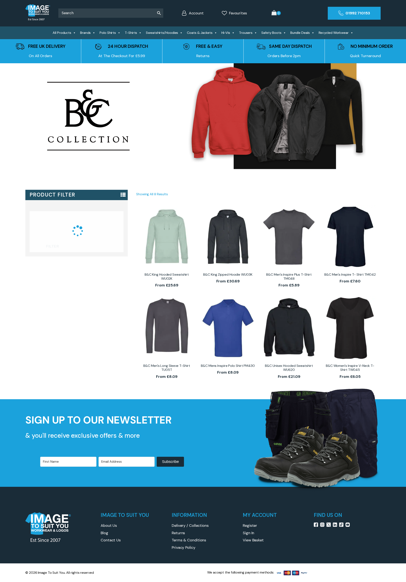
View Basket (253, 540)
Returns (178, 532)
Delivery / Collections (190, 525)
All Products (62, 32)
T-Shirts (131, 32)
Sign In (248, 532)
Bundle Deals (300, 32)
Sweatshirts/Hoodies (162, 32)
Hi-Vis (225, 32)
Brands (85, 32)
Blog (104, 532)
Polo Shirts (108, 32)
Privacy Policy (183, 547)
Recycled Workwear (334, 32)
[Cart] (276, 13)
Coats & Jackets (200, 32)
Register (250, 525)
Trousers (245, 32)
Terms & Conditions (189, 540)
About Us (109, 525)
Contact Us (111, 540)
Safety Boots (271, 32)
